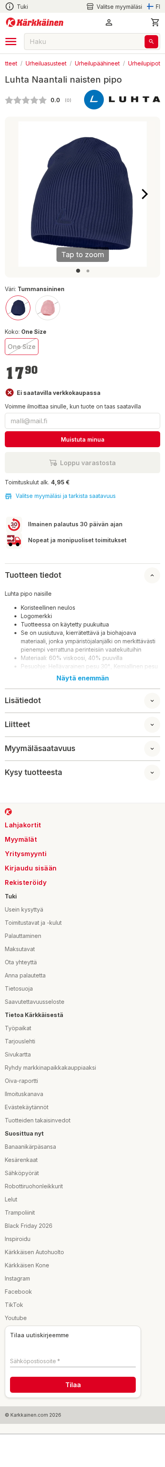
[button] (114, 6)
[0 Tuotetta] (155, 22)
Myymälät (21, 839)
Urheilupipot (144, 62)
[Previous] (20, 194)
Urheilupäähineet (97, 62)
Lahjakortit (23, 825)
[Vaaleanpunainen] (47, 307)
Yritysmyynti (25, 854)
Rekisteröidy (25, 882)
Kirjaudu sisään (31, 868)
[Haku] (151, 41)
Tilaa (73, 1385)
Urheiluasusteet (46, 62)
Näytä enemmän (82, 678)
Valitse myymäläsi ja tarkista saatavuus (66, 495)
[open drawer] (11, 41)
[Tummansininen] (18, 307)
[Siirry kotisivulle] (34, 22)
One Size (22, 347)
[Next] (144, 194)
